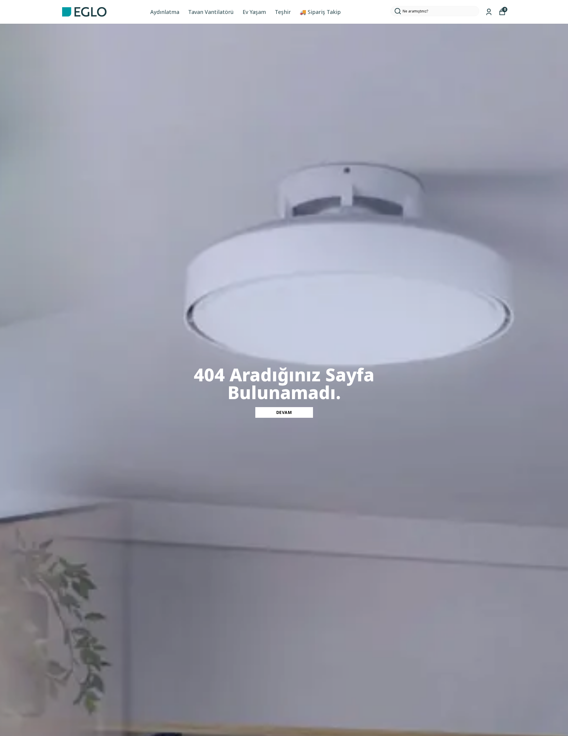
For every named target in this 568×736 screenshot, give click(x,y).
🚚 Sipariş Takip (320, 11)
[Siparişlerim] (489, 12)
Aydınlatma (164, 11)
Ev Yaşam (254, 11)
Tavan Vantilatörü (211, 11)
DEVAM (284, 412)
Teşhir (283, 11)
